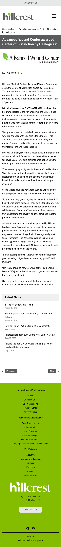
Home (5, 29)
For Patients (30, 449)
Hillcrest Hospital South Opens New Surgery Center (30, 334)
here (10, 281)
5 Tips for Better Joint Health (19, 304)
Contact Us (31, 2)
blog (20, 73)
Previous (10, 371)
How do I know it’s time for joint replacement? (27, 326)
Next (52, 371)
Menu (54, 16)
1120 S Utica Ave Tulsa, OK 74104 (32, 498)
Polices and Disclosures (30, 417)
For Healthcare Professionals (30, 390)
